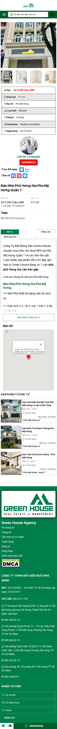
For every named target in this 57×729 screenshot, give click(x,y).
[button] (4, 14)
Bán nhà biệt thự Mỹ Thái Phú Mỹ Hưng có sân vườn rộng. (38, 403)
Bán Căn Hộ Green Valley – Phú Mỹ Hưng (38, 456)
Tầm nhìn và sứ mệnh (13, 536)
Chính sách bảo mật (12, 555)
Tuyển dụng (8, 541)
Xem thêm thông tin (27, 317)
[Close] (40, 344)
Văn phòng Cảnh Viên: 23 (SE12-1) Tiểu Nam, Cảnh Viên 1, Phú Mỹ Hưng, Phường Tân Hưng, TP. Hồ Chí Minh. (28, 650)
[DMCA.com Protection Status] (11, 562)
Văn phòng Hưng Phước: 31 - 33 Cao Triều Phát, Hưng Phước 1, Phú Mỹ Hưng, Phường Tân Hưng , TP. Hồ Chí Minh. (28, 630)
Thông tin (6, 532)
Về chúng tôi (8, 527)
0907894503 (28, 162)
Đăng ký (6, 546)
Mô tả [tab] (10, 232)
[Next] (55, 79)
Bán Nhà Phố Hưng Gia (13, 218)
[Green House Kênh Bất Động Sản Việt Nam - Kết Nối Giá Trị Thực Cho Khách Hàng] (28, 5)
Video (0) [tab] (46, 232)
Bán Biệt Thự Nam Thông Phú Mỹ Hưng (38, 430)
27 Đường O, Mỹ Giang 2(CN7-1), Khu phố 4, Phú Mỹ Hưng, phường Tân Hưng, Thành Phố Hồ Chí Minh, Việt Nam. (28, 609)
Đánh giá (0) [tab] (10, 237)
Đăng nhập (7, 551)
